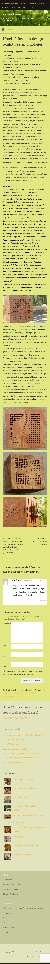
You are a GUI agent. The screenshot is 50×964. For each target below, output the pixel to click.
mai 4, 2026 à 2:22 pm (32, 580)
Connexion (7, 880)
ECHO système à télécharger (17, 823)
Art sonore (42, 3)
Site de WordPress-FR (12, 894)
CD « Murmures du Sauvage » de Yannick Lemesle (39, 541)
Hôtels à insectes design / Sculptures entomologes (18, 3)
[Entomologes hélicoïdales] (7, 781)
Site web (4, 665)
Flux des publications (11, 885)
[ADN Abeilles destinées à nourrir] (7, 847)
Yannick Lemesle (12, 14)
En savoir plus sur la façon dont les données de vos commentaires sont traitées (24, 693)
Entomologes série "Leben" (23, 797)
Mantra (34, 957)
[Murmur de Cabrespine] (7, 856)
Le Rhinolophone (13, 744)
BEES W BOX (17, 837)
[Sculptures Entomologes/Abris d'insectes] (7, 816)
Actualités (4, 8)
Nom (4, 647)
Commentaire (5, 625)
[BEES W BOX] (7, 839)
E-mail (4, 656)
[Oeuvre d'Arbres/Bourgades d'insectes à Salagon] (7, 829)
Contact (32, 8)
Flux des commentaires (12, 889)
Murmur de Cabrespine (22, 855)
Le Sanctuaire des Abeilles (16, 749)
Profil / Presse (22, 8)
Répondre (43, 600)
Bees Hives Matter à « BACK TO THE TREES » (24, 763)
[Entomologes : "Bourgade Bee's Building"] (7, 808)
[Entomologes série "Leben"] (7, 799)
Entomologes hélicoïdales (22, 780)
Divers (13, 8)
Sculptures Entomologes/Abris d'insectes (29, 815)
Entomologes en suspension (24, 788)
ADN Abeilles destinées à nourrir (25, 846)
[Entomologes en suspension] (7, 790)
